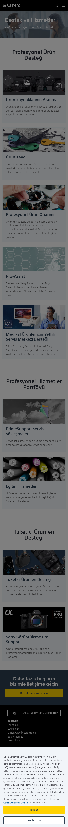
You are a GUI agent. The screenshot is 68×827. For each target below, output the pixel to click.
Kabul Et (34, 809)
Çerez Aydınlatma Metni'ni (15, 802)
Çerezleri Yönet (34, 820)
